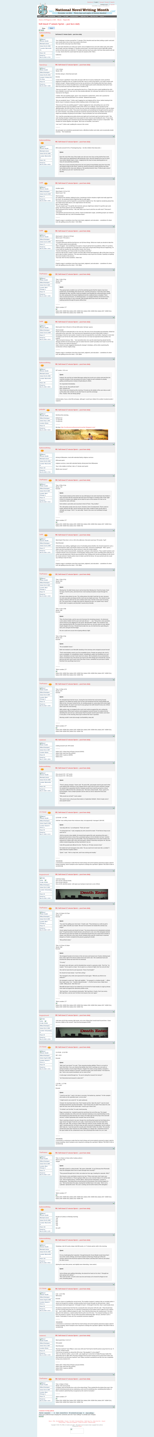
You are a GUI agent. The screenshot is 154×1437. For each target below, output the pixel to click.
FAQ (44, 16)
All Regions (48, 20)
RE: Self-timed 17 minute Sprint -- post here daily (72, 65)
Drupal (80, 1426)
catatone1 (42, 740)
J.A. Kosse (42, 812)
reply (43, 136)
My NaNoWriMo (51, 16)
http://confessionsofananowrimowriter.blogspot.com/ (78, 427)
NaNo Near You (84, 16)
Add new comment (43, 61)
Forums (59, 16)
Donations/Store (74, 16)
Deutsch (107, 2)
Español (112, 2)
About (39, 16)
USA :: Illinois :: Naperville (61, 20)
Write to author (58, 61)
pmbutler (42, 409)
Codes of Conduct (82, 1422)
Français (101, 2)
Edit (51, 28)
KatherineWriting (44, 33)
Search (102, 16)
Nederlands (90, 2)
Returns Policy (91, 1422)
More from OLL (94, 16)
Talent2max (43, 65)
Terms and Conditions (72, 1422)
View (43, 28)
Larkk (41, 183)
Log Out (112, 4)
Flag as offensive (51, 61)
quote (66, 61)
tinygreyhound (44, 874)
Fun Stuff (66, 16)
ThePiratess (43, 274)
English (96, 2)
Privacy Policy (62, 1422)
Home (41, 20)
